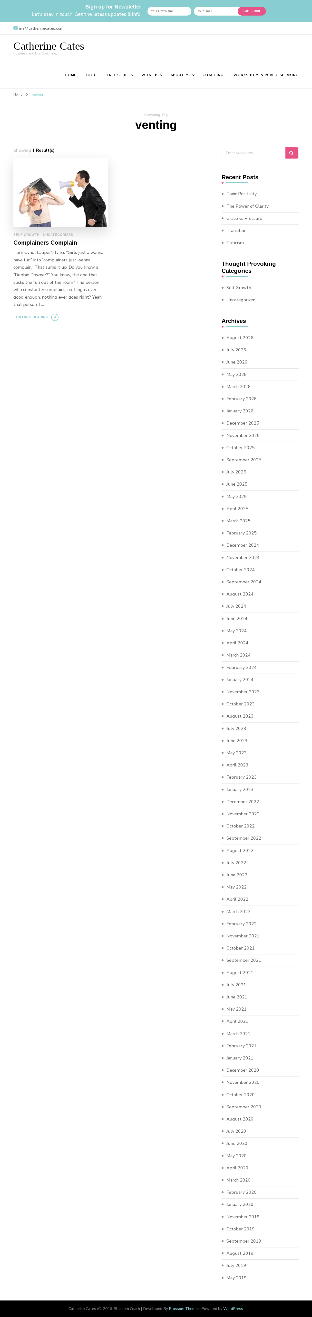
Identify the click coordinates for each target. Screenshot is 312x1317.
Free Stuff (118, 75)
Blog (91, 75)
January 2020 (240, 1204)
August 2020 (240, 1119)
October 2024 (240, 570)
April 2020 (237, 1168)
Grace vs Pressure (244, 218)
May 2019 (236, 1278)
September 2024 (243, 582)
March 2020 (238, 1180)
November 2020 (243, 1082)
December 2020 (242, 1070)
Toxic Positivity (241, 194)
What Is (150, 75)
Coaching (213, 75)
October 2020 (240, 1095)
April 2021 (237, 1021)
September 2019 (243, 1241)
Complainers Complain (45, 242)
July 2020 (236, 1131)
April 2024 (237, 643)
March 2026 (238, 387)
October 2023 (240, 704)
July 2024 (236, 606)
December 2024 (242, 545)
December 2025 (242, 423)
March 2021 (238, 1034)
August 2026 (240, 338)
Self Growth (26, 235)
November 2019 (243, 1217)
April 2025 (237, 509)
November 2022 (243, 814)
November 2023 (243, 692)
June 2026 (236, 362)
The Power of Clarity (247, 206)
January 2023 (240, 789)
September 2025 (243, 460)
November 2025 (243, 435)
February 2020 (241, 1192)
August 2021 (240, 973)
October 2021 (240, 948)
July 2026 (236, 350)
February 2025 (241, 533)
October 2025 (240, 448)
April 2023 (237, 765)
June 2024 (236, 619)
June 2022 (236, 875)
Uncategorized (58, 235)
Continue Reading (30, 317)
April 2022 (237, 899)
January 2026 (240, 411)
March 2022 (238, 912)
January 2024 (240, 680)
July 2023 (236, 728)
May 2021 (236, 1009)
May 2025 (236, 496)
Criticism (235, 243)
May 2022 (236, 887)
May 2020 (236, 1156)
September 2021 (243, 960)
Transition (236, 230)
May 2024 (236, 631)
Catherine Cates (48, 46)
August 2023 (240, 716)
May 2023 (236, 753)
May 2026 (236, 374)
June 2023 (236, 741)
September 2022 (243, 838)
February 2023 (241, 777)
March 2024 (238, 655)
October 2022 (240, 826)
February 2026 (241, 399)
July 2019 (236, 1265)
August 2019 (240, 1253)
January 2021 (240, 1058)
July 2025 (236, 472)
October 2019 (240, 1229)
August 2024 (240, 594)
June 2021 (236, 997)
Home (70, 75)
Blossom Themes (184, 1308)
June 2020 (236, 1143)
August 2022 (240, 851)
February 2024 (241, 667)
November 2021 (243, 936)
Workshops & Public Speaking (266, 75)
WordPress (233, 1308)
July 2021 (236, 985)
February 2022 (241, 924)
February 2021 (241, 1046)
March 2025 (238, 521)
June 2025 (236, 484)
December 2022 (242, 802)
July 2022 (236, 863)
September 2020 (243, 1107)
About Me (180, 75)
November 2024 (243, 558)
